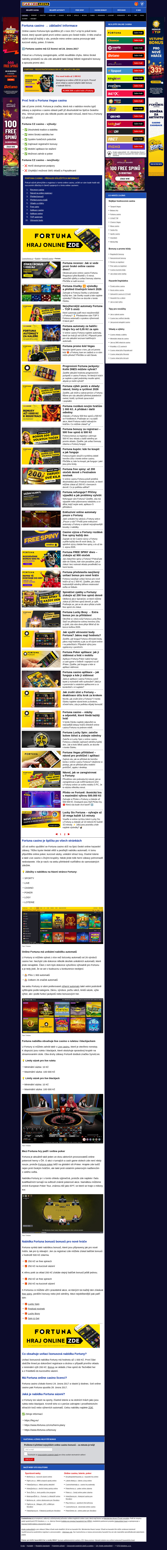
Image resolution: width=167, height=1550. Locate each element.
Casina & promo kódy (118, 270)
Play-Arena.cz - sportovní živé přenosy (79, 1503)
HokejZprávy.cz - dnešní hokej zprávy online (42, 1488)
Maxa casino (114, 226)
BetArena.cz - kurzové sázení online (39, 1477)
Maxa (142, 15)
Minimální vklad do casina (119, 339)
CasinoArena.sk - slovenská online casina (80, 1507)
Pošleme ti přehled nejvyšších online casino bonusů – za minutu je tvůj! (59, 1445)
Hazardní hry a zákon (117, 298)
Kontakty (30, 1546)
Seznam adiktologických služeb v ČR (71, 1540)
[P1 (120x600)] (156, 95)
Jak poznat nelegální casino (120, 322)
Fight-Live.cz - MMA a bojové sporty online (41, 1481)
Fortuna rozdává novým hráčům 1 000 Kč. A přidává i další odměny (82, 409)
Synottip (43, 15)
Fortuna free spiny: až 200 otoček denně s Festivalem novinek (79, 472)
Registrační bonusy (117, 254)
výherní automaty (71, 986)
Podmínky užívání (58, 1546)
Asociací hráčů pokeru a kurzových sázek (36, 1524)
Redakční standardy (43, 1546)
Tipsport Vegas (115, 206)
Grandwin (101, 15)
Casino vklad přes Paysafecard (121, 350)
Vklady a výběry (37, 203)
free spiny (27, 1294)
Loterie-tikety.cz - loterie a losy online (79, 1481)
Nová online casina (117, 290)
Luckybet (111, 15)
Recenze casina (37, 190)
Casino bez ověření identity (120, 318)
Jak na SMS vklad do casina (120, 342)
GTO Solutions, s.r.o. (124, 1546)
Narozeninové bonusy (118, 258)
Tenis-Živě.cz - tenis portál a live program (41, 1492)
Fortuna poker (45, 1164)
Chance (61, 15)
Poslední (69, 834)
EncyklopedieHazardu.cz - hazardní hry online (82, 1477)
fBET (135, 15)
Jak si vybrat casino (117, 314)
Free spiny (34, 207)
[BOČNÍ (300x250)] (125, 190)
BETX (129, 15)
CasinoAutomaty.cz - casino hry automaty (80, 1485)
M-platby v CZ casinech (118, 346)
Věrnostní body (36, 220)
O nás (23, 1546)
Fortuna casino (115, 214)
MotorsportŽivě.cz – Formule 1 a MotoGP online (43, 1496)
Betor (69, 15)
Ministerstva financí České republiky (116, 1518)
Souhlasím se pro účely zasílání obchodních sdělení (56, 1455)
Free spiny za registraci (118, 266)
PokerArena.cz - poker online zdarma (79, 1488)
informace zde (67, 1532)
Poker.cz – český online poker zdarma (79, 1492)
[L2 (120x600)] (11, 175)
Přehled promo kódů (38, 200)
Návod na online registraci (41, 193)
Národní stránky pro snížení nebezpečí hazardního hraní (115, 1540)
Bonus (51, 1367)
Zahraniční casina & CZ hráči (120, 294)
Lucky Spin (33, 1304)
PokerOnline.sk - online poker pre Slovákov (81, 1511)
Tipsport (34, 15)
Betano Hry (114, 210)
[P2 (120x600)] (156, 175)
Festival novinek (36, 1308)
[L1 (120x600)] (11, 95)
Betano (84, 15)
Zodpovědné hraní (120, 1521)
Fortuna (25, 15)
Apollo (76, 15)
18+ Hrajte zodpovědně (104, 1546)
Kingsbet (33, 19)
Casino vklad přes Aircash (119, 358)
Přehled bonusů (36, 196)
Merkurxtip (121, 15)
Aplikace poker (36, 213)
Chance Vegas (115, 222)
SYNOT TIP (114, 218)
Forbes (92, 15)
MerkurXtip (114, 242)
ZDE (90, 1407)
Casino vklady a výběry (118, 335)
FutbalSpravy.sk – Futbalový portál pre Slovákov (44, 1511)
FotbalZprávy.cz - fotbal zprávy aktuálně (41, 1485)
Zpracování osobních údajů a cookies (80, 1546)
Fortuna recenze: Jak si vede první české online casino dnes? (80, 266)
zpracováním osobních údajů (48, 1455)
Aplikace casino (37, 210)
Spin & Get (33, 1318)
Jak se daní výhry (116, 302)
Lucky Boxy (34, 1313)
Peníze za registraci (117, 262)
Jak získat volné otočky (118, 274)
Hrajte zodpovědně (28, 1529)
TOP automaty (36, 217)
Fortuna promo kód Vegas (79, 346)
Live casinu (63, 1046)
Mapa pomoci (89, 1540)
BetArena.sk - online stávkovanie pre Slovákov (43, 1500)
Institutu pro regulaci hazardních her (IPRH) (76, 1521)
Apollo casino (115, 234)
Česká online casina (117, 286)
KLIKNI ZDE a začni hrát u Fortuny (78, 91)
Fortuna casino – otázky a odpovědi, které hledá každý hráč (81, 715)
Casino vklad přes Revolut (119, 354)
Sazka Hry (52, 15)
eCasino (24, 19)
